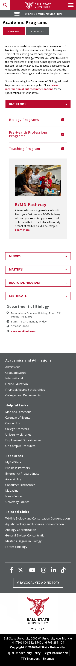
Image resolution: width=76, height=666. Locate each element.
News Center (13, 496)
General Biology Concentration (25, 535)
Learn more (22, 229)
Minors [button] (15, 256)
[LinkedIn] (53, 570)
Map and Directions (18, 412)
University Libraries (18, 434)
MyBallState (13, 462)
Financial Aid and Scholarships (25, 390)
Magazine (11, 490)
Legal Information (56, 653)
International (14, 378)
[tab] (38, 119)
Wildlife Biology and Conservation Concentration (37, 518)
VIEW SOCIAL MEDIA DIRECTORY (38, 583)
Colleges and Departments (23, 395)
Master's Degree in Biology (23, 541)
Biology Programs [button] (24, 120)
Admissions (12, 367)
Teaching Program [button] (24, 148)
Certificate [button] (18, 296)
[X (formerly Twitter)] (20, 570)
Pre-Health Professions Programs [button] (28, 134)
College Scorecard (17, 429)
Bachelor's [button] (17, 104)
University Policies (17, 502)
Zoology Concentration (20, 530)
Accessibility (13, 479)
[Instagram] (43, 570)
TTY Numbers (30, 659)
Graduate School (16, 373)
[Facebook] (11, 570)
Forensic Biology (16, 547)
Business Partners (17, 468)
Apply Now (13, 31)
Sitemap (48, 659)
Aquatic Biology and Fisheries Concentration (34, 524)
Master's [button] (16, 269)
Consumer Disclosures (20, 485)
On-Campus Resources (20, 446)
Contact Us (37, 31)
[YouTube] (32, 570)
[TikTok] (63, 570)
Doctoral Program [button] (24, 283)
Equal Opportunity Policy (24, 653)
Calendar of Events (17, 417)
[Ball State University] (38, 614)
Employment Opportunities (23, 440)
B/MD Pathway (30, 204)
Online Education (16, 384)
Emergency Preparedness (22, 474)
